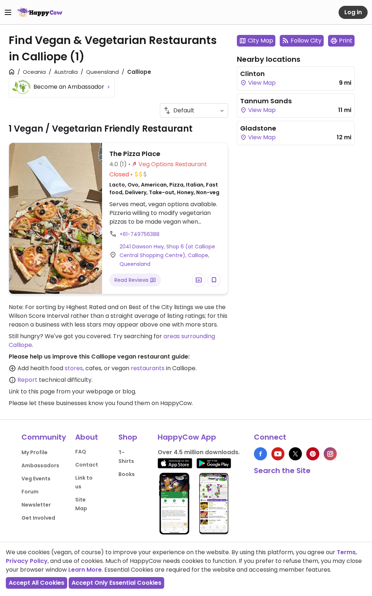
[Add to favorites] (214, 280)
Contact (86, 464)
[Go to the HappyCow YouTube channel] (277, 453)
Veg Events (35, 478)
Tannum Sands (266, 100)
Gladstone (258, 128)
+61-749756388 (139, 234)
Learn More (85, 569)
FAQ (80, 451)
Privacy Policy (27, 561)
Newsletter (36, 504)
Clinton (252, 73)
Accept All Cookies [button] (36, 583)
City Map (260, 40)
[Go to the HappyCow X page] (295, 453)
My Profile (34, 452)
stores (74, 368)
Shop (127, 437)
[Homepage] (39, 12)
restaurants (148, 368)
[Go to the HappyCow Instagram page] (330, 453)
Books (126, 474)
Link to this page (32, 391)
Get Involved (38, 517)
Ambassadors (40, 465)
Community (43, 437)
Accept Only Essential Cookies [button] (116, 583)
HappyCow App (187, 437)
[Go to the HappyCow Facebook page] (260, 453)
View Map (261, 83)
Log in (353, 12)
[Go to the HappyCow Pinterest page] (312, 453)
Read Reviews (132, 280)
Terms (346, 552)
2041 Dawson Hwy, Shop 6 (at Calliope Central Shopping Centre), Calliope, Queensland (167, 255)
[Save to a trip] (198, 280)
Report (27, 380)
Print (345, 40)
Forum (30, 491)
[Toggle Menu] (8, 12)
